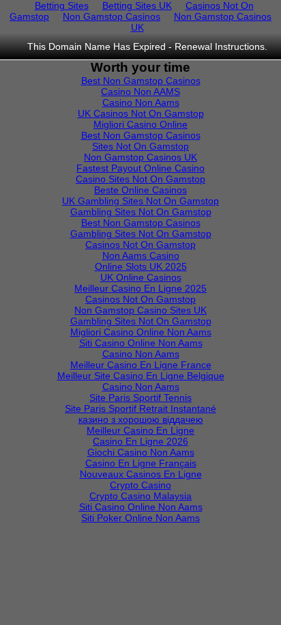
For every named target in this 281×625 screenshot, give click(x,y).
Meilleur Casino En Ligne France (140, 364)
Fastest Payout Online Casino (140, 168)
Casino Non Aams (140, 102)
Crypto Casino (140, 485)
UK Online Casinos (140, 277)
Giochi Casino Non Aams (140, 452)
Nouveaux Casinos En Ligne (141, 474)
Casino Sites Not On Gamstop (140, 178)
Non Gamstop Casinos (111, 16)
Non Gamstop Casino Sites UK (140, 310)
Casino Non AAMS (140, 91)
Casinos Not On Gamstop (140, 244)
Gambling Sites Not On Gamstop (140, 211)
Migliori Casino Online (140, 124)
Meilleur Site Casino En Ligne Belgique (140, 375)
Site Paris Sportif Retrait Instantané (140, 408)
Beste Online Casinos (140, 189)
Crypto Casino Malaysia (140, 495)
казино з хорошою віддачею (140, 419)
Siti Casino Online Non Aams (141, 342)
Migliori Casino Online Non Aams (140, 332)
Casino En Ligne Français (140, 463)
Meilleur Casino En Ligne (140, 430)
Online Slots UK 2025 (141, 266)
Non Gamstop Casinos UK (201, 22)
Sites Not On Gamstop (140, 146)
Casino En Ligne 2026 (140, 441)
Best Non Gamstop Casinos (141, 80)
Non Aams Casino (140, 255)
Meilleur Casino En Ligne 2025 (140, 288)
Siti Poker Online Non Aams (140, 517)
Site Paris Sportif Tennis (140, 397)
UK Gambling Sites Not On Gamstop (140, 200)
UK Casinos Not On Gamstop (141, 113)
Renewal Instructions (220, 46)
